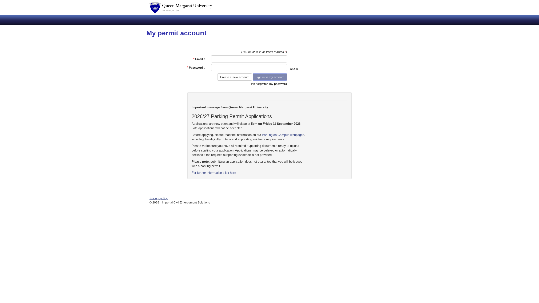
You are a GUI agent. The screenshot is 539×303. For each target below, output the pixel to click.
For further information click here (214, 172)
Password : (196, 67)
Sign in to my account (270, 77)
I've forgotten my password (269, 83)
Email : (199, 59)
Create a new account (234, 77)
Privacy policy (158, 198)
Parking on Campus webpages (283, 135)
